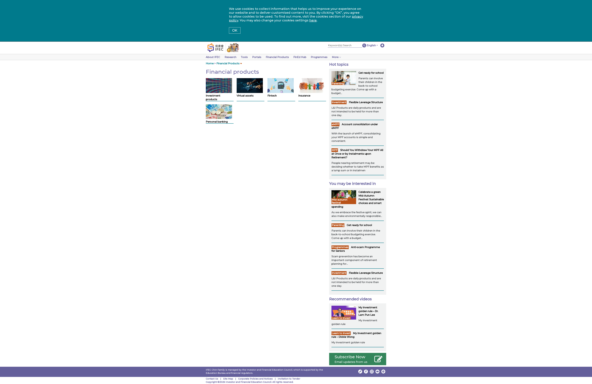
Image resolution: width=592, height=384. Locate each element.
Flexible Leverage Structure (366, 102)
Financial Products (277, 57)
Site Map (228, 378)
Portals (256, 57)
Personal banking (217, 121)
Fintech (272, 95)
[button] (372, 45)
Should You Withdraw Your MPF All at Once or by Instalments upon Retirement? (357, 154)
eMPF (335, 124)
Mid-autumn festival (339, 201)
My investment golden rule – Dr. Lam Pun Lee (368, 311)
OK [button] (234, 30)
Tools (244, 57)
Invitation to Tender (289, 378)
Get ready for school (371, 72)
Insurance (304, 95)
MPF (335, 150)
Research (230, 57)
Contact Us (212, 378)
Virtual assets (245, 95)
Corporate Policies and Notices (255, 378)
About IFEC (213, 57)
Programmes (319, 57)
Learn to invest (341, 318)
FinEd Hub (299, 57)
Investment (339, 102)
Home (210, 63)
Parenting (338, 83)
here (313, 20)
